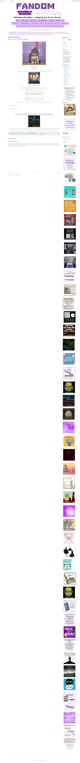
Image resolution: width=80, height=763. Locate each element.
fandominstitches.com (67, 56)
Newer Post (10, 172)
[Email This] (29, 132)
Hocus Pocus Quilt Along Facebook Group (39, 89)
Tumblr (30, 114)
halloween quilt (16, 134)
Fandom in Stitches (36, 98)
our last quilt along (42, 87)
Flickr (33, 114)
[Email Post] (28, 132)
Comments (66, 46)
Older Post (58, 172)
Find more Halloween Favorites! (34, 85)
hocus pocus (26, 134)
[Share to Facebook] (33, 132)
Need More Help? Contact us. (67, 84)
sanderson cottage (36, 134)
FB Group (23, 114)
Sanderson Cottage (34, 66)
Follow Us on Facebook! (66, 82)
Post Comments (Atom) (16, 174)
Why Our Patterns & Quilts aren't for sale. (67, 67)
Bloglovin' (37, 114)
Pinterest (41, 114)
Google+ (45, 114)
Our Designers (66, 72)
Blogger (44, 760)
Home (34, 172)
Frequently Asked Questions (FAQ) (67, 75)
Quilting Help (66, 69)
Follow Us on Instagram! (66, 79)
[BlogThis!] (31, 132)
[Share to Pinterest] (34, 132)
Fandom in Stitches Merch (67, 77)
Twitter (26, 114)
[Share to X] (32, 132)
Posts (65, 44)
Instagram (50, 114)
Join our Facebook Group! (67, 71)
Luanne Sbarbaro (31, 134)
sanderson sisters (42, 134)
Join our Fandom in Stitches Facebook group (25, 102)
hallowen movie (21, 134)
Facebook (18, 114)
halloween (12, 134)
